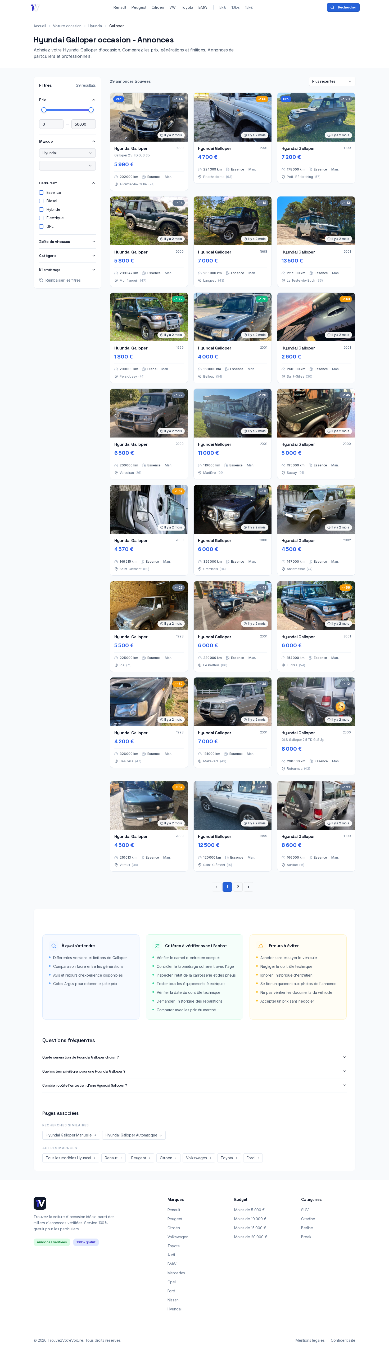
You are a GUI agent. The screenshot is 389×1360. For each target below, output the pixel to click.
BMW (172, 1264)
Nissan (173, 1300)
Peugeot (175, 1219)
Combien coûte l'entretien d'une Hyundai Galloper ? (84, 1085)
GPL (50, 226)
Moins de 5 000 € (249, 1210)
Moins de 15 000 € (250, 1228)
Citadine (308, 1219)
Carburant (48, 183)
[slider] (44, 109)
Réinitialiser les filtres (63, 280)
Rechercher (347, 7)
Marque (46, 141)
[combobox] (67, 153)
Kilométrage (50, 269)
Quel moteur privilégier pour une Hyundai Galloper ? (83, 1071)
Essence (54, 192)
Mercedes (176, 1273)
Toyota (174, 1246)
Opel (172, 1282)
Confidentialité (343, 1340)
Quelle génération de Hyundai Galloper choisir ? (80, 1057)
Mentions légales (310, 1340)
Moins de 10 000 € (250, 1219)
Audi (171, 1255)
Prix (42, 99)
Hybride (53, 209)
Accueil (40, 26)
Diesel (52, 201)
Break (306, 1237)
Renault (174, 1210)
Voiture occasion (67, 26)
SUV (305, 1210)
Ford (171, 1291)
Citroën (174, 1228)
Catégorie (48, 255)
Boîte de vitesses (54, 241)
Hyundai (95, 26)
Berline (307, 1228)
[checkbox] (41, 192)
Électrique (55, 218)
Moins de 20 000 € (250, 1237)
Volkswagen (178, 1237)
